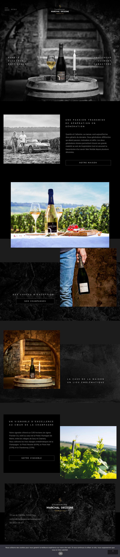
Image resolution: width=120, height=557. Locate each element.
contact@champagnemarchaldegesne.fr (25, 519)
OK (61, 553)
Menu (14, 9)
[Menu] (7, 9)
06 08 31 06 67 (16, 523)
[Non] (112, 552)
